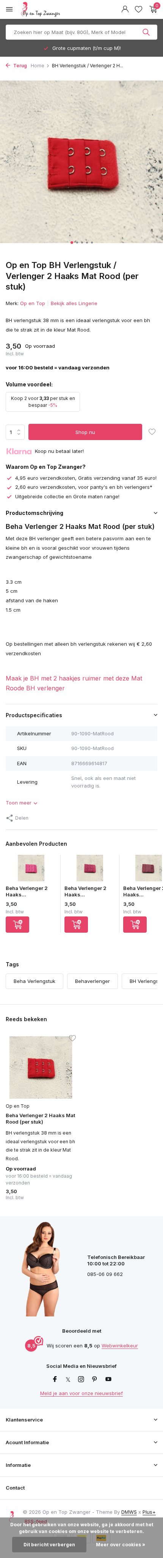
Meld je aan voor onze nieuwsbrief (81, 1393)
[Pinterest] (95, 1379)
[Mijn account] (125, 9)
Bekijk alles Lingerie (74, 303)
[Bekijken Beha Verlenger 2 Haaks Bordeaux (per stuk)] (90, 870)
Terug (19, 65)
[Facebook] (55, 1379)
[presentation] (7, 161)
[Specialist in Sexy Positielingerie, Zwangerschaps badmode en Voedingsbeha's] (58, 9)
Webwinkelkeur (120, 1346)
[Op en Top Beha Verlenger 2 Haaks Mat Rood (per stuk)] (41, 1067)
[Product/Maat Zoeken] (147, 32)
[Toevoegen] (17, 924)
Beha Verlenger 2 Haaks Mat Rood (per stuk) (40, 1118)
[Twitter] (68, 1379)
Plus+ (149, 1512)
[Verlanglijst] (139, 9)
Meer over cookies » (120, 1544)
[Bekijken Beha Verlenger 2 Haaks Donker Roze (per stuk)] (31, 870)
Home (37, 65)
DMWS (129, 1512)
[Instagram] (81, 1379)
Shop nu (85, 432)
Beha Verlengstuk (34, 981)
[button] (72, 242)
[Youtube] (108, 1379)
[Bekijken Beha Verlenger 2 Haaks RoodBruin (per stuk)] (148, 870)
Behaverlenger (92, 981)
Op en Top (32, 303)
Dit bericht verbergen (49, 1544)
